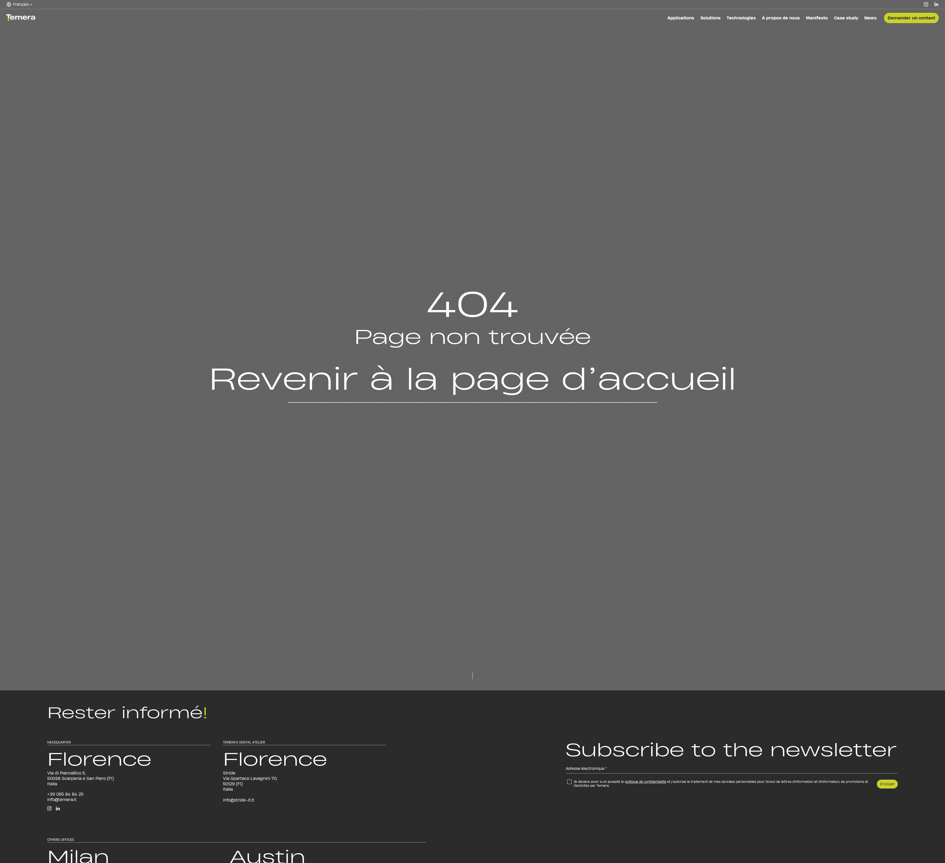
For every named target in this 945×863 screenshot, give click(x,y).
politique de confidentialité (645, 782)
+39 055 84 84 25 (65, 794)
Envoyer (887, 784)
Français (24, 8)
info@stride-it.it (238, 800)
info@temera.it (62, 799)
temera (22, 16)
